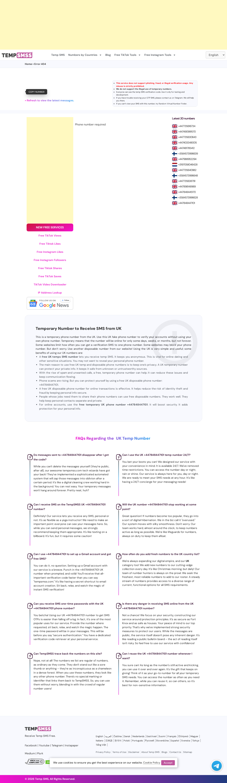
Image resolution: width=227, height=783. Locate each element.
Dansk (127, 736)
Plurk (40, 753)
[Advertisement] (106, 25)
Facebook (31, 745)
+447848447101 (186, 203)
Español (175, 740)
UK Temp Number (133, 438)
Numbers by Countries (82, 55)
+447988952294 (187, 159)
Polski (127, 740)
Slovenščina (162, 740)
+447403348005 (187, 142)
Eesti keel (152, 736)
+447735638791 (186, 181)
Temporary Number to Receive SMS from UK (78, 328)
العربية (108, 736)
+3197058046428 (187, 164)
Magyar (194, 736)
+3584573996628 (188, 197)
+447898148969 (187, 186)
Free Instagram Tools (157, 55)
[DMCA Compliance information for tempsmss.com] (34, 763)
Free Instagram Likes (50, 252)
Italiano (99, 740)
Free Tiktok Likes (50, 244)
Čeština (118, 736)
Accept (168, 762)
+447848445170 (187, 192)
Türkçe (195, 740)
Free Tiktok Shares (50, 268)
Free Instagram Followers (50, 260)
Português (137, 740)
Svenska (185, 740)
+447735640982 (187, 170)
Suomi (162, 736)
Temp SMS (58, 55)
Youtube (44, 745)
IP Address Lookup (50, 292)
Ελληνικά (183, 736)
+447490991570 (187, 131)
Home (28, 64)
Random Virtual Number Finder (173, 103)
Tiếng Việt (101, 744)
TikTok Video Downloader (50, 284)
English (99, 736)
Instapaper (71, 745)
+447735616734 (186, 126)
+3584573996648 (188, 175)
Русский (149, 740)
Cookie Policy (151, 762)
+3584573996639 (188, 153)
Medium (30, 753)
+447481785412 (186, 148)
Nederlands (138, 736)
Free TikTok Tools (125, 55)
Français (172, 736)
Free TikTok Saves (49, 276)
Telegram (179, 98)
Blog (108, 55)
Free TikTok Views (49, 235)
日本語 (109, 740)
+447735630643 (187, 137)
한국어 (118, 740)
